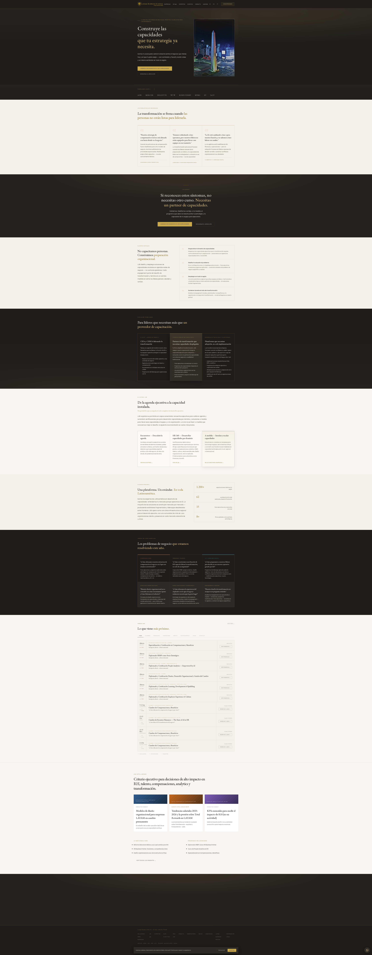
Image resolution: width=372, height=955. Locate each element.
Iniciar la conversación (174, 913)
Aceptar (232, 950)
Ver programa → (226, 646)
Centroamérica (185, 635)
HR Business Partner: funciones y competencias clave (150, 849)
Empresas (167, 4)
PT (217, 4)
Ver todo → (230, 623)
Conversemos (227, 4)
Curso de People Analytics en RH (198, 849)
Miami (194, 635)
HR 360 (175, 4)
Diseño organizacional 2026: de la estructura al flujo (150, 853)
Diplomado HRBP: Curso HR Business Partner (202, 845)
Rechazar (221, 950)
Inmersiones (166, 635)
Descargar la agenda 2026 (198, 913)
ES (210, 4)
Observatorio (191, 934)
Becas (200, 934)
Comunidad (209, 934)
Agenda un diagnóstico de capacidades (154, 68)
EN (214, 4)
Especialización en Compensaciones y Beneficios (203, 853)
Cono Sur (202, 635)
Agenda (205, 4)
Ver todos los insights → (146, 860)
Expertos (182, 4)
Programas (156, 635)
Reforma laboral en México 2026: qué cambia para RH (151, 845)
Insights (198, 4)
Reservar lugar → (225, 709)
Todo (140, 635)
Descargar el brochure (204, 224)
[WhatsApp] (367, 950)
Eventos (190, 4)
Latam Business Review (218, 936)
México (175, 635)
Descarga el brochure (147, 74)
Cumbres (147, 635)
